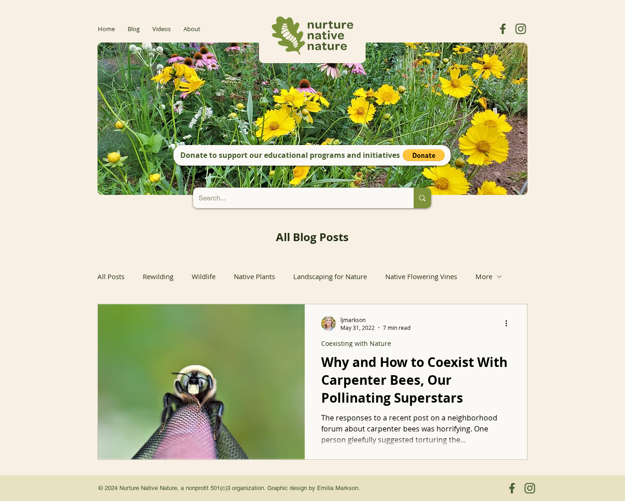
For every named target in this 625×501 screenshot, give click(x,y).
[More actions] (509, 323)
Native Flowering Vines (421, 276)
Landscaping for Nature (330, 276)
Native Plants (254, 276)
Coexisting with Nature (356, 343)
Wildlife (204, 276)
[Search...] (422, 198)
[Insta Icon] (521, 29)
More (483, 276)
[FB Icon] (503, 29)
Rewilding (158, 276)
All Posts (110, 276)
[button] (424, 155)
